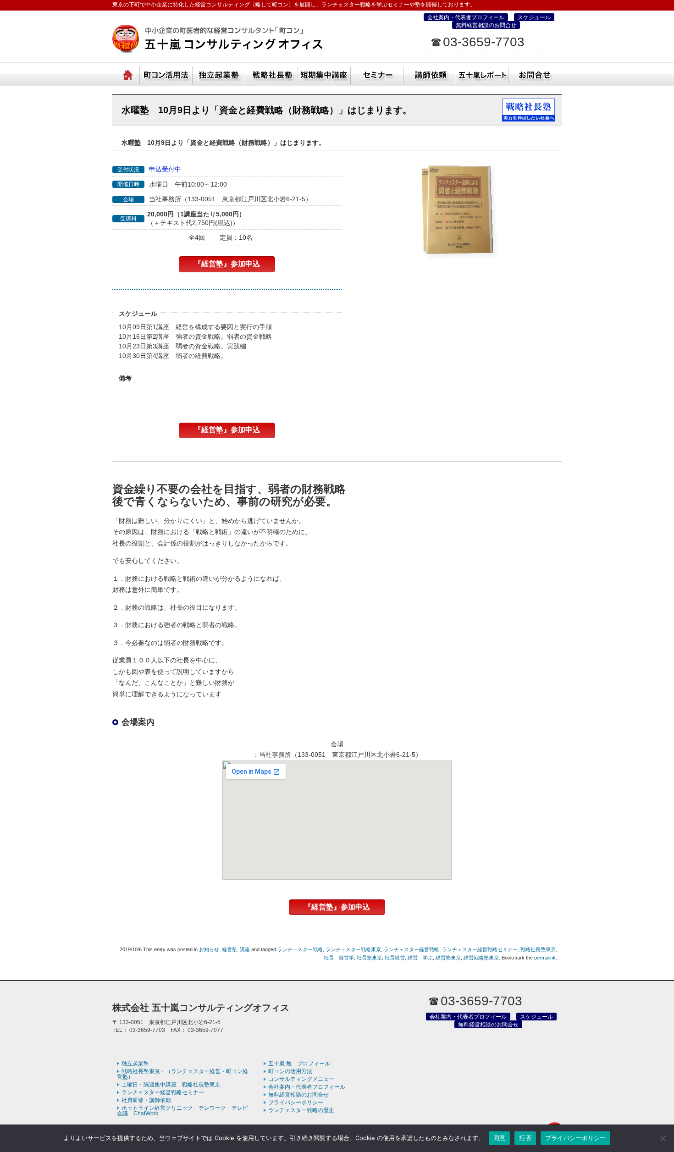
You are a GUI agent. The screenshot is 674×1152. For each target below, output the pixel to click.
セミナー (377, 73)
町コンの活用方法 (290, 1071)
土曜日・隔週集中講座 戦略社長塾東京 (171, 1084)
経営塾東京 (448, 957)
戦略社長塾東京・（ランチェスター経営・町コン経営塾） (271, 73)
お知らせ (209, 949)
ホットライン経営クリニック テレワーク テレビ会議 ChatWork (182, 1111)
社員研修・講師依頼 (429, 73)
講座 (245, 949)
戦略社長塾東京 (538, 949)
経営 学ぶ (420, 957)
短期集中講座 (324, 73)
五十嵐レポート (482, 73)
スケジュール (534, 17)
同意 (499, 1137)
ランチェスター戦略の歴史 (301, 1110)
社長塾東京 (369, 957)
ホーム (128, 73)
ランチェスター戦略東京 (353, 949)
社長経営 (395, 957)
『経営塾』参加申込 (227, 264)
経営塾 (229, 949)
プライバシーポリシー (295, 1102)
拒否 (525, 1137)
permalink (545, 957)
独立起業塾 (219, 73)
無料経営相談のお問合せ (486, 25)
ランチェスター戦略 (300, 949)
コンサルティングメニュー (301, 1079)
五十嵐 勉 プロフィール (299, 1063)
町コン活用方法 (166, 73)
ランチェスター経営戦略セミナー (480, 949)
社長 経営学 (339, 957)
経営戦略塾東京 (481, 957)
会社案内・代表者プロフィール (465, 17)
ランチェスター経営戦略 (411, 949)
